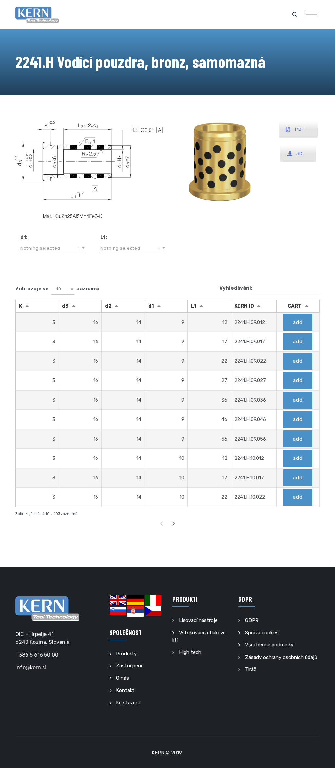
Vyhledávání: (236, 288)
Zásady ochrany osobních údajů (281, 657)
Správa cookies (262, 633)
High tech (190, 652)
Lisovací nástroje (198, 620)
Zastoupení (129, 666)
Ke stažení (128, 703)
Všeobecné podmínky (269, 645)
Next (174, 523)
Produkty (126, 654)
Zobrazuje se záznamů (57, 289)
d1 (151, 306)
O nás (122, 678)
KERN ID (244, 306)
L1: (103, 237)
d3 (65, 306)
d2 (108, 306)
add (298, 322)
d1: (23, 237)
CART (295, 306)
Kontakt (125, 690)
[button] (53, 248)
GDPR (251, 620)
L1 (193, 306)
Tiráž (250, 669)
